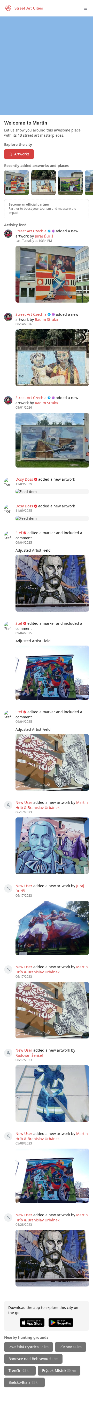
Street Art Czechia (31, 230)
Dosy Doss (24, 479)
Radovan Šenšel (29, 1055)
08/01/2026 (24, 408)
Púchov (70, 1346)
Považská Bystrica (29, 1346)
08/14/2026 (24, 324)
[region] (46, 65)
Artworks (21, 154)
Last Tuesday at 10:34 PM (34, 241)
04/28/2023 (24, 1225)
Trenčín (20, 1370)
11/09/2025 (24, 484)
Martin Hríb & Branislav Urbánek (52, 805)
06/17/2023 (24, 812)
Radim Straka (46, 319)
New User (24, 802)
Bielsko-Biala (24, 1382)
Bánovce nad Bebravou (33, 1358)
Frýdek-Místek (59, 1370)
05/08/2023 (24, 1143)
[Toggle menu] (86, 8)
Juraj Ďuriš (44, 236)
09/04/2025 (24, 543)
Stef (19, 532)
